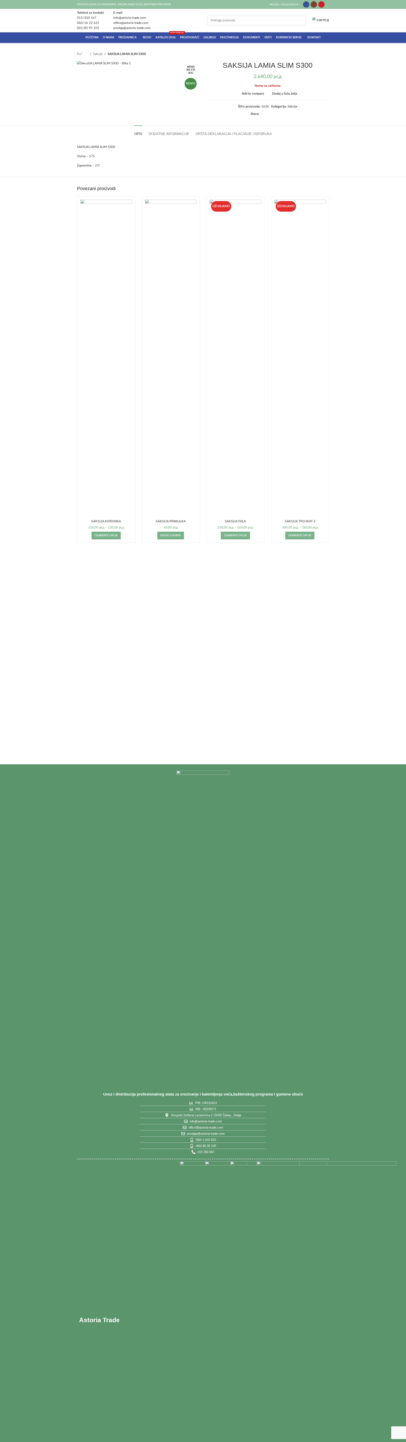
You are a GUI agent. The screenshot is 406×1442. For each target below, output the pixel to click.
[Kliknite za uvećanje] (85, 57)
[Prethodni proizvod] (316, 54)
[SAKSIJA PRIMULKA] (171, 358)
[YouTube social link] (321, 4)
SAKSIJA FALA (235, 521)
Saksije (98, 54)
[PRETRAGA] (301, 20)
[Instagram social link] (314, 4)
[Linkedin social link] (277, 114)
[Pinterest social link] (272, 114)
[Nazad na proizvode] (321, 54)
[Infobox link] (90, 20)
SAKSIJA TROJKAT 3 (300, 521)
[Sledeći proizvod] (326, 54)
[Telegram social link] (282, 114)
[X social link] (267, 114)
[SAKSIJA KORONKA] (106, 358)
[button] (170, 535)
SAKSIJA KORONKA (106, 521)
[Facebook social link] (306, 4)
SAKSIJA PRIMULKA (171, 521)
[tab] (138, 131)
